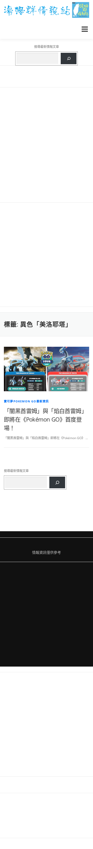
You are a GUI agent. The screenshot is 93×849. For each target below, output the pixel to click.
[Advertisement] (46, 144)
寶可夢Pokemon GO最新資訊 (26, 401)
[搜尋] (68, 58)
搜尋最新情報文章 (46, 47)
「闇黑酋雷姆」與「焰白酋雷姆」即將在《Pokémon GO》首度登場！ (45, 419)
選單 (83, 29)
